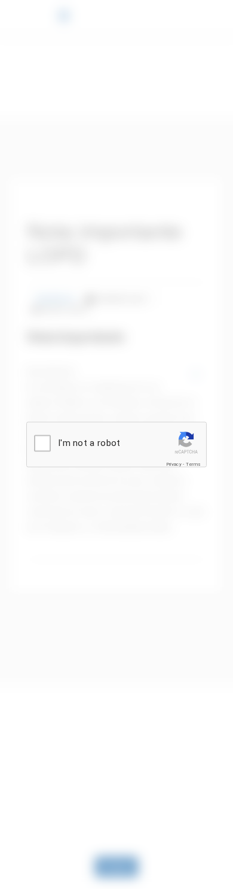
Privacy (174, 464)
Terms (193, 464)
